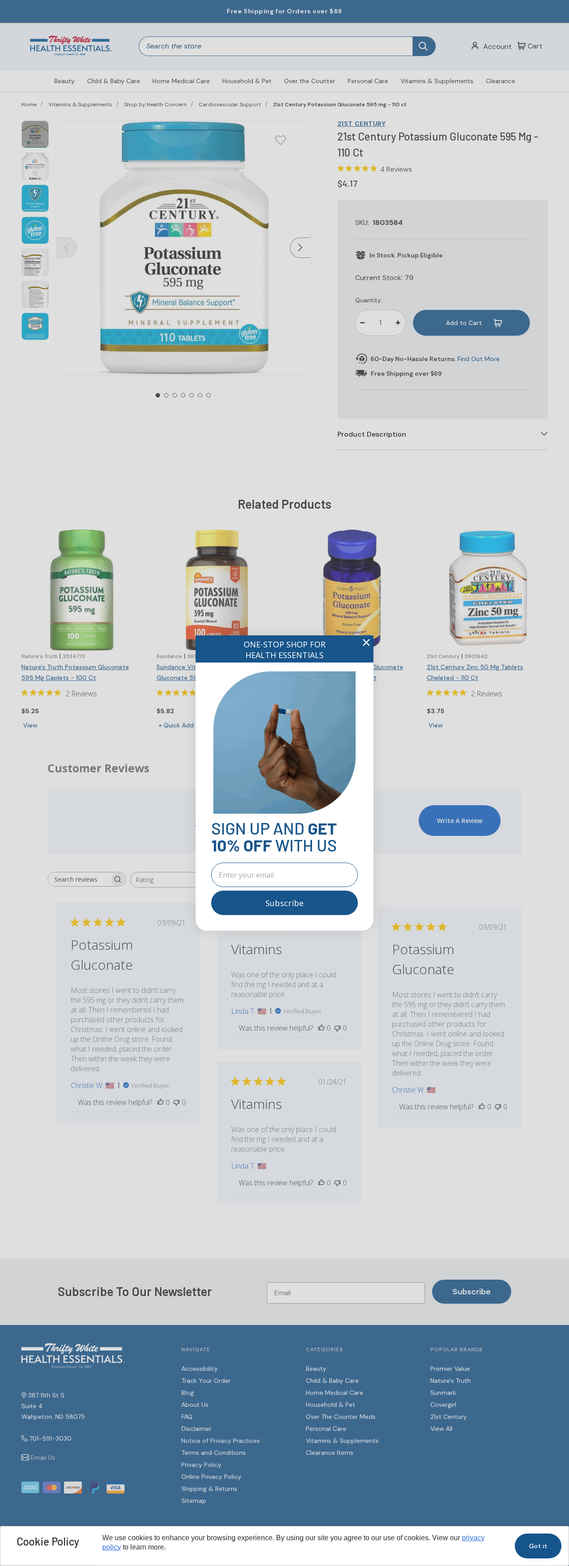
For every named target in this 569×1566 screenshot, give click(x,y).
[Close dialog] (366, 642)
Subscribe (284, 903)
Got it (538, 1546)
